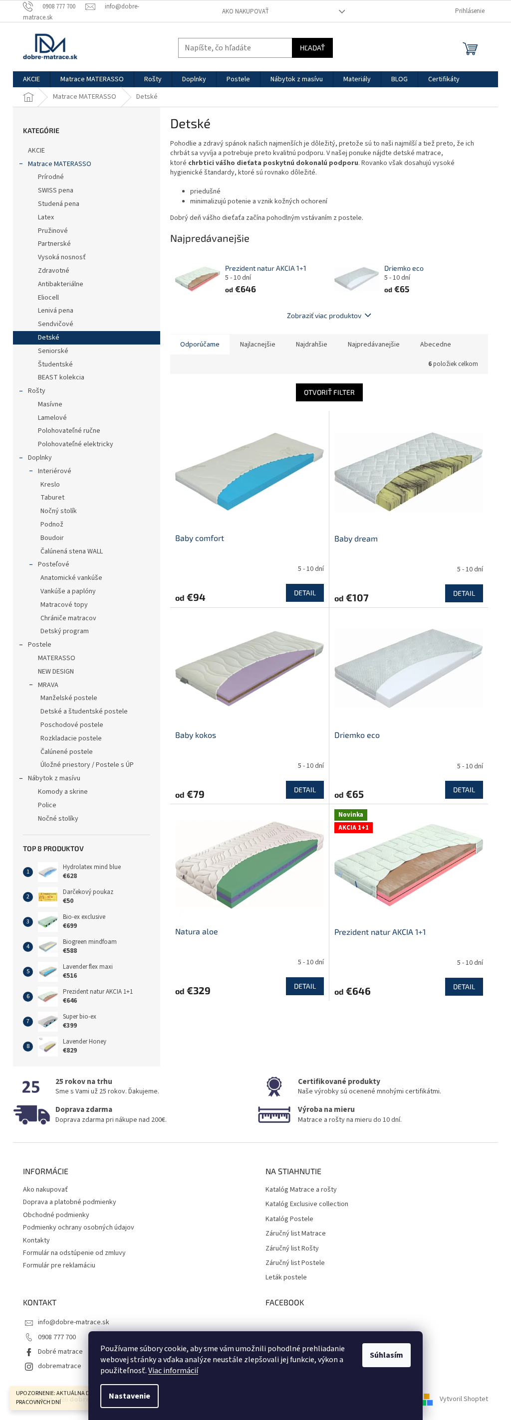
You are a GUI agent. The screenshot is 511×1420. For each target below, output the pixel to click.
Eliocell (48, 298)
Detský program (64, 631)
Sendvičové (55, 324)
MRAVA (48, 685)
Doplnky (40, 458)
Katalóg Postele (289, 1219)
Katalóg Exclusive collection (306, 1204)
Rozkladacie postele (71, 738)
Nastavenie (129, 1396)
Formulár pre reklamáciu (59, 1265)
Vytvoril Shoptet (464, 1400)
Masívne (50, 404)
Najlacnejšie (257, 345)
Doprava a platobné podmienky (69, 1202)
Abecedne (435, 345)
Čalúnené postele (66, 752)
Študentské (55, 364)
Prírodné (51, 177)
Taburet (52, 498)
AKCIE (36, 151)
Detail (305, 592)
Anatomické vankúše (71, 578)
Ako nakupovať (245, 11)
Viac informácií (173, 1370)
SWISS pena (55, 190)
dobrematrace (59, 1366)
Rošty (36, 391)
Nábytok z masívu (54, 778)
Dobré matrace (60, 1352)
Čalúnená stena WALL (71, 551)
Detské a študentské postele (84, 711)
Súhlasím (386, 1355)
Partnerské (54, 244)
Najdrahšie (311, 345)
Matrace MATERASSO (59, 164)
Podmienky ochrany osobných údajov (78, 1228)
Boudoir (52, 538)
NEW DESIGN (56, 672)
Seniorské (53, 351)
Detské (48, 338)
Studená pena (58, 204)
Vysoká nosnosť (62, 257)
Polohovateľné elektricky (75, 444)
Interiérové (54, 471)
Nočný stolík (58, 511)
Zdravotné (53, 271)
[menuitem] (31, 79)
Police (47, 805)
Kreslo (50, 485)
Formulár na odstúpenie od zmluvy (74, 1253)
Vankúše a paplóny (68, 591)
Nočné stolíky (58, 819)
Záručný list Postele (295, 1263)
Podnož (51, 525)
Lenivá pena (55, 311)
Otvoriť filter (329, 392)
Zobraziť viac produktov (324, 315)
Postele (39, 645)
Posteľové (53, 564)
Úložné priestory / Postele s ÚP (87, 765)
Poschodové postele (71, 725)
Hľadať (312, 47)
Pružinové (53, 231)
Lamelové (52, 418)
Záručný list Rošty (292, 1248)
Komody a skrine (63, 792)
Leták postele (286, 1277)
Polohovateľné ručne (69, 431)
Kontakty (36, 1240)
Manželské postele (68, 698)
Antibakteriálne (60, 284)
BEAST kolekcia (61, 377)
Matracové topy (64, 605)
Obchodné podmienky (56, 1215)
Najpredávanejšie (374, 345)
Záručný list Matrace (295, 1234)
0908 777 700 (57, 1337)
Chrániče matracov (68, 618)
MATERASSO (56, 658)
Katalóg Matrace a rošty (301, 1190)
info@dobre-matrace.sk (73, 1322)
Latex (46, 217)
